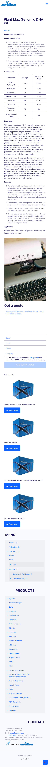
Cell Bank (12, 611)
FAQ (14, 564)
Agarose (12, 598)
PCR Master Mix (15, 702)
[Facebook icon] (24, 759)
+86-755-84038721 (15, 731)
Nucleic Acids (14, 685)
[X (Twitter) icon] (26, 759)
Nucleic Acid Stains (16, 681)
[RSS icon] (29, 759)
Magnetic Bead (14, 657)
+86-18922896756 (30, 735)
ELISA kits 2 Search (20, 578)
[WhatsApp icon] (21, 759)
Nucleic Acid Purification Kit (22, 574)
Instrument (13, 649)
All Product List (14, 547)
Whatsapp (12, 735)
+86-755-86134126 (15, 728)
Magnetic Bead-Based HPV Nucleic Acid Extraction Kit (23, 480)
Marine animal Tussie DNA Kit (14, 518)
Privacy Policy (34, 358)
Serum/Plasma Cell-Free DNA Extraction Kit (19, 405)
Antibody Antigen (15, 603)
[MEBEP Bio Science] (8, 3)
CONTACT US (14, 551)
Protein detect (14, 706)
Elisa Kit (12, 628)
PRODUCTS (13, 569)
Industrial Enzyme (15, 641)
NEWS (11, 560)
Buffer (11, 607)
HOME (11, 555)
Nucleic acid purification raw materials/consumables (19, 675)
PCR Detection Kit (15, 693)
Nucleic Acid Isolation (17, 670)
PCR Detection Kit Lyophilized (19, 698)
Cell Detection (14, 615)
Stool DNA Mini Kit (10, 442)
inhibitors (12, 645)
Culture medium (15, 624)
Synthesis (12, 710)
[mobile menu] (47, 4)
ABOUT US (13, 543)
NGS (10, 666)
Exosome (12, 636)
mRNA (11, 662)
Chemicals (12, 620)
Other (11, 689)
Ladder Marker (14, 653)
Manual (7, 30)
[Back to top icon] (45, 762)
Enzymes (12, 632)
